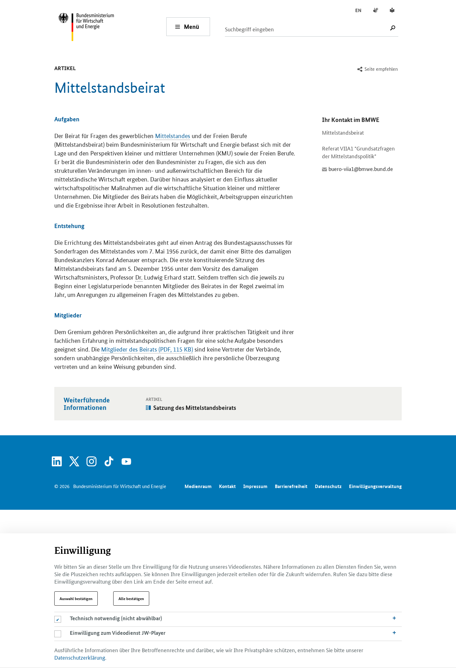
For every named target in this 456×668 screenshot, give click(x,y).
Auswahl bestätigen (76, 598)
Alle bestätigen (131, 598)
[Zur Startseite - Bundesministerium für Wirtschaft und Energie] (112, 27)
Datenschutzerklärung (79, 657)
